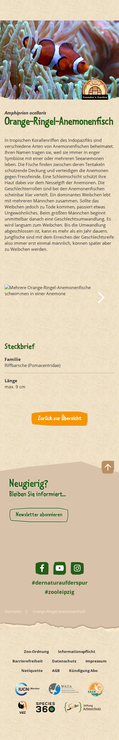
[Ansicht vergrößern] (59, 297)
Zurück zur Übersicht (59, 418)
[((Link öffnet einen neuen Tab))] (27, 689)
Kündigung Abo (83, 670)
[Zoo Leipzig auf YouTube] (59, 568)
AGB (56, 670)
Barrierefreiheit (27, 661)
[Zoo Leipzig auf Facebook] (42, 568)
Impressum (96, 661)
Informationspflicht (76, 651)
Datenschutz (64, 661)
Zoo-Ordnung (36, 651)
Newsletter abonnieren (39, 515)
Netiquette (32, 670)
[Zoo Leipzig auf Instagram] (77, 568)
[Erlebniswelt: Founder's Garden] (95, 93)
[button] (18, 297)
